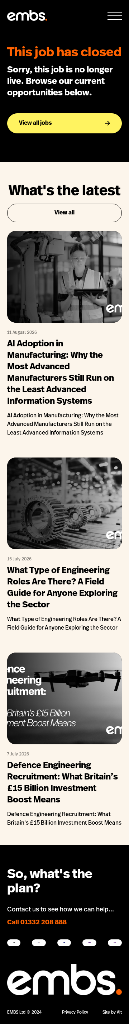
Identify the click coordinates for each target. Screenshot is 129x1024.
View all (64, 213)
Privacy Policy (75, 1012)
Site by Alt (112, 1012)
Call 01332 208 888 (37, 923)
